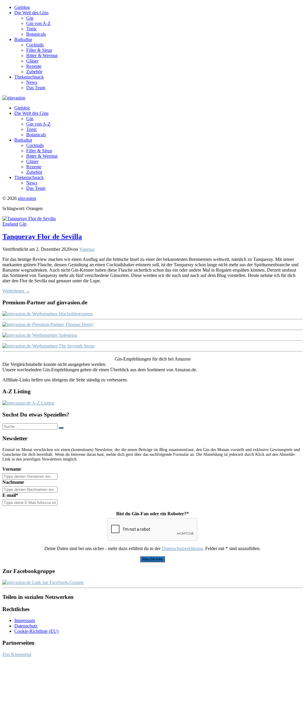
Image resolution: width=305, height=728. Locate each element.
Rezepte (33, 66)
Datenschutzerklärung (182, 548)
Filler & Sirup (39, 50)
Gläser (32, 60)
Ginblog (22, 7)
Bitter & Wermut (41, 55)
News (31, 82)
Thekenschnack (29, 76)
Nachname (13, 482)
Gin (29, 18)
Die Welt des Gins (31, 12)
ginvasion (27, 198)
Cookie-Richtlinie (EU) (36, 631)
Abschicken (152, 559)
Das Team (35, 87)
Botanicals (36, 34)
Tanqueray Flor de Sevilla (42, 236)
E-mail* (10, 495)
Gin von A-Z (38, 23)
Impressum (24, 620)
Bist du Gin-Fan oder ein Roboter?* (152, 513)
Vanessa (86, 249)
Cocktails (35, 44)
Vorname (11, 469)
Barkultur (23, 39)
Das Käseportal (16, 654)
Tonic (31, 28)
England (10, 223)
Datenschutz (26, 625)
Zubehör (34, 71)
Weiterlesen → (16, 290)
